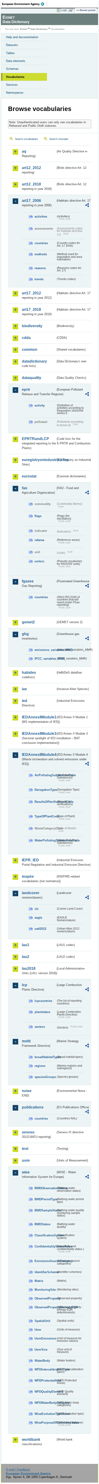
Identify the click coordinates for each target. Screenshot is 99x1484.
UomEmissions (45, 1338)
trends (39, 279)
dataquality (31, 378)
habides (29, 672)
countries (41, 243)
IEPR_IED (30, 860)
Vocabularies (15, 77)
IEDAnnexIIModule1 (39, 717)
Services (12, 84)
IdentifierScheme (45, 1272)
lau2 (25, 957)
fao (24, 488)
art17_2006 (31, 201)
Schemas (12, 69)
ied (24, 701)
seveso (28, 1132)
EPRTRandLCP (35, 439)
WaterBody (42, 1360)
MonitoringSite (45, 1289)
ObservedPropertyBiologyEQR (45, 1307)
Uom (38, 1329)
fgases (28, 581)
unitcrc (39, 561)
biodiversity (32, 326)
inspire (28, 876)
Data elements (15, 61)
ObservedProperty (45, 1298)
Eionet (23, 29)
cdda (26, 338)
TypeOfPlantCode (45, 816)
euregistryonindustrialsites (39, 460)
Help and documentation (22, 37)
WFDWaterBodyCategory (45, 1402)
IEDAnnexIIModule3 (39, 734)
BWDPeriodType (45, 1199)
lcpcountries (43, 1001)
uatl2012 (40, 928)
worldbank (31, 1439)
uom (26, 1160)
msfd (26, 1041)
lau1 (25, 945)
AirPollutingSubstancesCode (45, 775)
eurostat (29, 476)
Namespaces (14, 92)
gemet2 (28, 622)
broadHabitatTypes (45, 1057)
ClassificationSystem (45, 1235)
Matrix (39, 1281)
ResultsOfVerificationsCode (45, 802)
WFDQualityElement (45, 1391)
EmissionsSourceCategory (45, 1261)
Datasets (12, 45)
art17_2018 (31, 309)
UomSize (41, 1349)
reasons (40, 268)
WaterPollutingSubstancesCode (45, 840)
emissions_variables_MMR (45, 650)
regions (40, 1066)
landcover (30, 893)
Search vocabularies (26, 139)
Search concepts (58, 139)
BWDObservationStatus (45, 1188)
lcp (24, 985)
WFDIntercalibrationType (45, 1369)
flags (38, 516)
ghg (25, 634)
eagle (38, 917)
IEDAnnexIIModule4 (39, 755)
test (25, 1149)
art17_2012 (31, 293)
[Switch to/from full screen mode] (71, 10)
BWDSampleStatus (45, 1210)
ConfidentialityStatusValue (45, 1246)
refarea (39, 540)
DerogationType (45, 789)
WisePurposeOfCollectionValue (45, 1422)
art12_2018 (31, 184)
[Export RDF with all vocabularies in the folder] (87, 205)
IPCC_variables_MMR (45, 658)
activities (41, 216)
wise (26, 1172)
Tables (10, 53)
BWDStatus (42, 1224)
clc (37, 909)
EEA (24, 4)
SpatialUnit (42, 1321)
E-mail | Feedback (18, 1469)
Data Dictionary (39, 29)
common (29, 349)
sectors (40, 1026)
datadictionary (34, 361)
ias (24, 689)
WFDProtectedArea (45, 1380)
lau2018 (28, 968)
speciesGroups (45, 1077)
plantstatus (42, 1012)
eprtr (26, 389)
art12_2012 (31, 168)
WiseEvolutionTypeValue (45, 1414)
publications (33, 1107)
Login (64, 10)
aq (24, 151)
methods (41, 254)
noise (27, 1091)
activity (40, 405)
